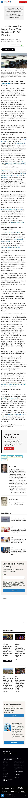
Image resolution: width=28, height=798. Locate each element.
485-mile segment (19, 143)
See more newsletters (9, 712)
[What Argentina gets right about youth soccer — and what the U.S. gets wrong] (20, 671)
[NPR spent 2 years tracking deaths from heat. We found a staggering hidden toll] (5, 529)
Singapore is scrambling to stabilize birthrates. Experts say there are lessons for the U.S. (18, 552)
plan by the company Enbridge (10, 398)
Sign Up (14, 715)
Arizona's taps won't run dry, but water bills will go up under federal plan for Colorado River (8, 684)
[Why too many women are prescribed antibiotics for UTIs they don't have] (5, 540)
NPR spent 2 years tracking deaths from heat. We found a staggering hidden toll (19, 530)
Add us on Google (15, 45)
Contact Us (5, 765)
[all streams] (26, 795)
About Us (5, 762)
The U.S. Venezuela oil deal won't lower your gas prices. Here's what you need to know (8, 650)
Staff (4, 768)
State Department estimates (12, 232)
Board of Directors (19, 771)
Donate (24, 2)
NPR (4, 456)
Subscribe (14, 590)
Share (4, 45)
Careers (4, 771)
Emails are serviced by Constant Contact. (14, 586)
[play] (3, 795)
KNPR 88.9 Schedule (19, 762)
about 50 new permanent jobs (10, 247)
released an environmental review (11, 209)
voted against (5, 83)
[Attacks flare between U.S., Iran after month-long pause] (5, 519)
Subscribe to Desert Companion (7, 780)
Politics (11, 456)
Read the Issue (14, 742)
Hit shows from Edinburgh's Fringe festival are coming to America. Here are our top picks (20, 651)
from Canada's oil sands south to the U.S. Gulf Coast (13, 163)
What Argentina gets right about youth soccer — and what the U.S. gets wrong (20, 684)
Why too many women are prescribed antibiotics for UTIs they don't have (18, 541)
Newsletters (5, 776)
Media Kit (17, 777)
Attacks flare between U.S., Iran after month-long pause (19, 519)
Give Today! (10, 448)
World (4, 459)
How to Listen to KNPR (18, 768)
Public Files (17, 774)
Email (4, 574)
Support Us (5, 773)
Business (18, 456)
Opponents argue (6, 170)
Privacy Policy (18, 758)
